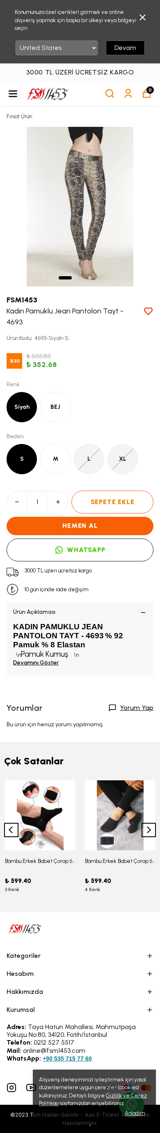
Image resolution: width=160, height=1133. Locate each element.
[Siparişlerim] (128, 93)
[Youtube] (31, 1087)
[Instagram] (11, 1087)
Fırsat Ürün (19, 116)
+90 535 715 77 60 (67, 1058)
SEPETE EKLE (113, 502)
